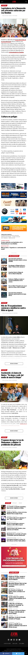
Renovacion (12, 238)
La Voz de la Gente (7, 643)
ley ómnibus (5, 238)
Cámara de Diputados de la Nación (10, 235)
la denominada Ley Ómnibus (16, 52)
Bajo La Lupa (15, 643)
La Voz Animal (21, 643)
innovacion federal (6, 236)
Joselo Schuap (16, 236)
